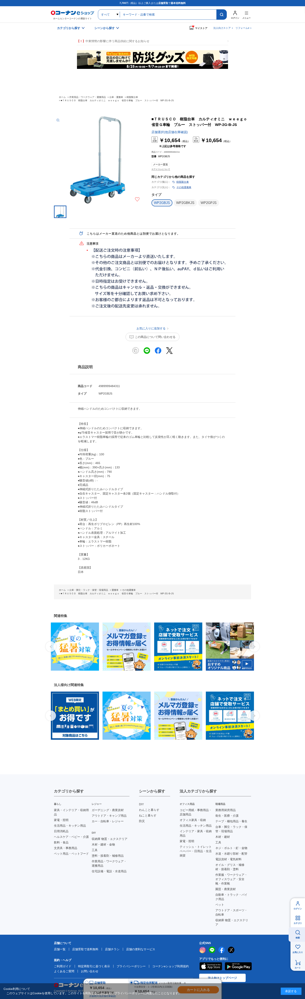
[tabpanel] (73, 647)
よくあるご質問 (64, 971)
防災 (142, 821)
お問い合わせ (89, 971)
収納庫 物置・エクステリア (109, 839)
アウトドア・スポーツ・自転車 (231, 912)
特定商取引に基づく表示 (94, 966)
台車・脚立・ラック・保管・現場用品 (231, 829)
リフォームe (242, 28)
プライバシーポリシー (131, 966)
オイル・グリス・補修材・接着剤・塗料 (229, 867)
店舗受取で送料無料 (85, 949)
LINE (212, 950)
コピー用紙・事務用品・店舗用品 (196, 812)
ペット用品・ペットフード (71, 853)
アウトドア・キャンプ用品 (109, 815)
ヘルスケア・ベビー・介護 (71, 836)
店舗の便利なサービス (140, 949)
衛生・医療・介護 (227, 815)
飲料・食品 (61, 842)
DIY (141, 804)
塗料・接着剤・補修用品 (108, 855)
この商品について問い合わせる (155, 337)
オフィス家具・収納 (193, 820)
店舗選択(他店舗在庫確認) (169, 132)
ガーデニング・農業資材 (108, 810)
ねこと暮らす (147, 815)
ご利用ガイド (62, 966)
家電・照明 (61, 820)
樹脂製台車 (182, 181)
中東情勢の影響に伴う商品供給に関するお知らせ (113, 41)
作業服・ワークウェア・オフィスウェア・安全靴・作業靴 (231, 879)
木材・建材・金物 (103, 844)
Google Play (238, 966)
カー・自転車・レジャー (108, 821)
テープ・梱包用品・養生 (231, 821)
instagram (202, 950)
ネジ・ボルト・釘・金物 (231, 848)
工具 (95, 850)
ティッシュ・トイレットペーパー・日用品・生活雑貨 (196, 851)
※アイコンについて (160, 169)
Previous (51, 646)
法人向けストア (222, 28)
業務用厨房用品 (225, 810)
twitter (231, 950)
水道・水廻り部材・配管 (231, 853)
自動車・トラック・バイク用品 (231, 897)
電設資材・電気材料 (228, 859)
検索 (298, 938)
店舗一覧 (60, 949)
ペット (219, 904)
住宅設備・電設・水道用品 (109, 871)
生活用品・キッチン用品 (70, 825)
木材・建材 (222, 836)
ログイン (298, 909)
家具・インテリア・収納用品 (71, 812)
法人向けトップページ (222, 978)
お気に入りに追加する (137, 199)
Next (254, 646)
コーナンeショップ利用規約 (170, 966)
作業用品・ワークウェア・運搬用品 (109, 863)
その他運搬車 (183, 187)
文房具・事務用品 (65, 848)
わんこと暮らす (149, 809)
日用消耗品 (61, 831)
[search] (222, 14)
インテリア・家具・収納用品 (196, 833)
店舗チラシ (112, 949)
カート (298, 968)
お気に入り (298, 952)
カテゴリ (298, 923)
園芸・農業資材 (225, 889)
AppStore (210, 966)
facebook (221, 950)
